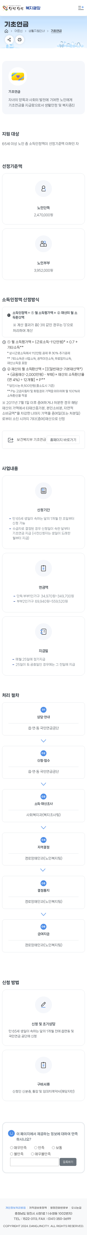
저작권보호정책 (38, 1207)
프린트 (19, 39)
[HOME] (6, 31)
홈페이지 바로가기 (63, 440)
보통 (58, 1148)
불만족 (18, 1154)
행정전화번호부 (59, 1207)
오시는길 (76, 1207)
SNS (9, 39)
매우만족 (20, 1148)
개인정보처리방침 (15, 1207)
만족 (40, 1148)
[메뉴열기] (81, 8)
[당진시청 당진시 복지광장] (26, 8)
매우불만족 (42, 1154)
